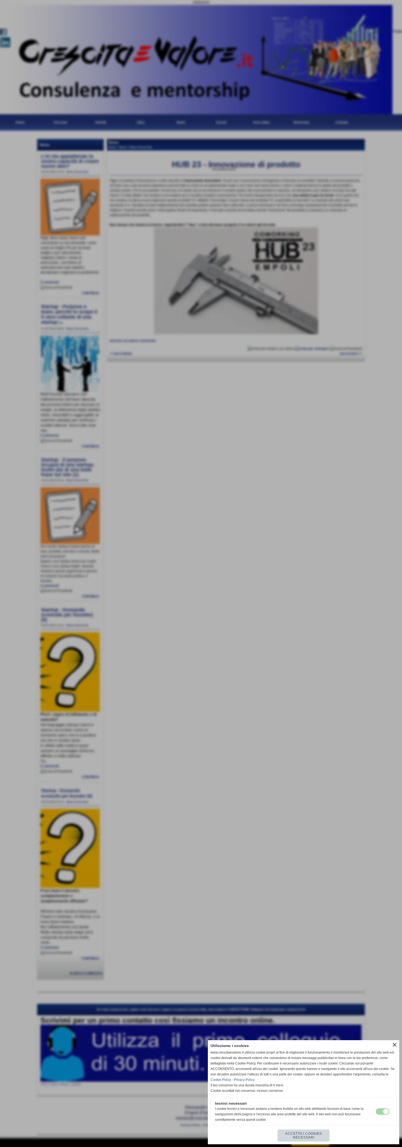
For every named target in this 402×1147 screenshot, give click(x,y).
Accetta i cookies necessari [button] (303, 1135)
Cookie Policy (221, 1080)
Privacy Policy (244, 1080)
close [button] (394, 1045)
